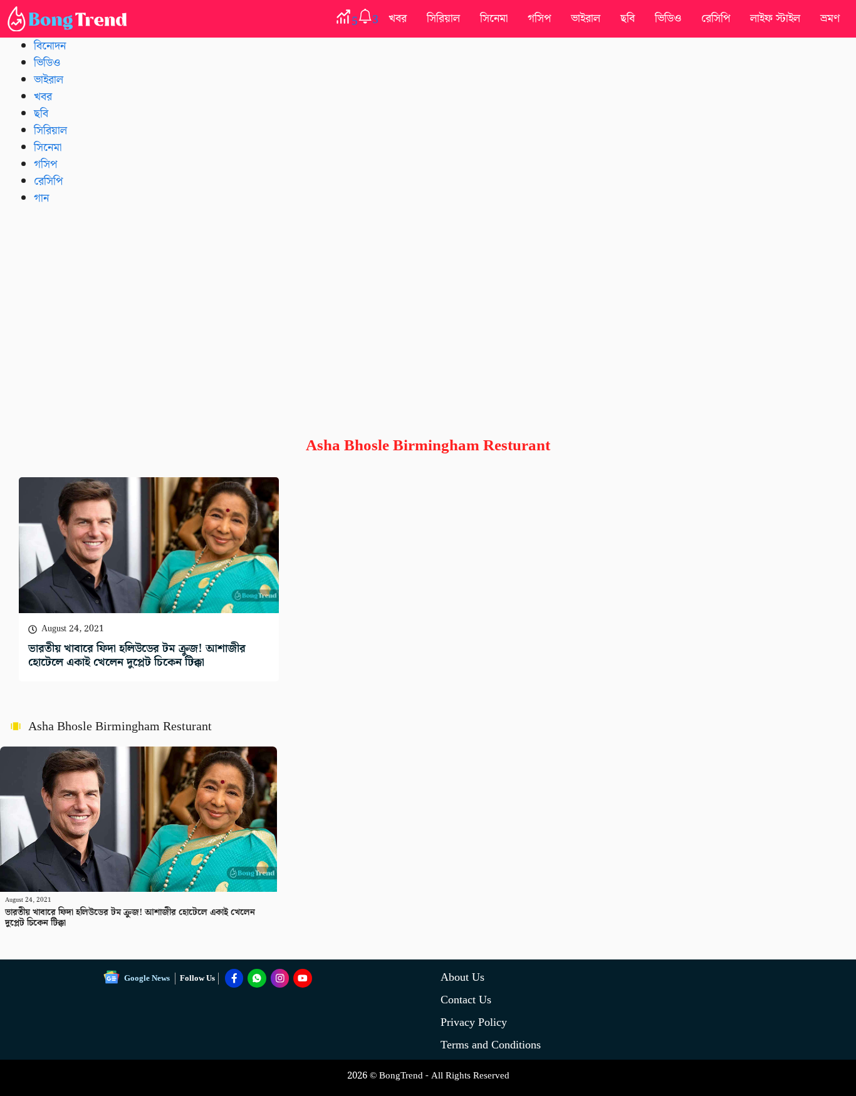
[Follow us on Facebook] (234, 978)
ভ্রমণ (830, 18)
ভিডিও (668, 18)
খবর (398, 18)
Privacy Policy (474, 1022)
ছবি (627, 18)
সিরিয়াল (443, 18)
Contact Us (466, 1000)
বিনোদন (50, 46)
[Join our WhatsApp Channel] (257, 978)
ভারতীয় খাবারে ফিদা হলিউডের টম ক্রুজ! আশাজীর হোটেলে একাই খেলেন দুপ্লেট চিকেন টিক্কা (137, 655)
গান (41, 198)
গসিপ (539, 18)
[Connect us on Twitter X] (280, 978)
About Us (462, 977)
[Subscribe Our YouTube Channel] (302, 978)
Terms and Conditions (491, 1045)
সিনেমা (494, 18)
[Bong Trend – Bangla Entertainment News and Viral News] (69, 19)
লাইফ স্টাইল (775, 18)
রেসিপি (715, 18)
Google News (147, 978)
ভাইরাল (585, 18)
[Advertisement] (428, 311)
